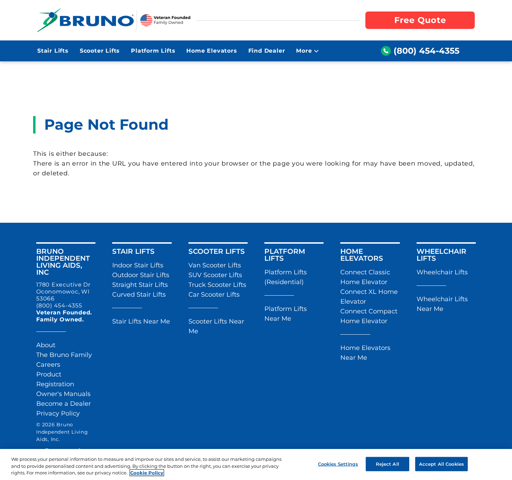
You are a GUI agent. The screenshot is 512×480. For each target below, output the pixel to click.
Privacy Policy (58, 413)
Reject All (387, 463)
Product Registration (55, 379)
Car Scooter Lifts (214, 294)
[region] (256, 464)
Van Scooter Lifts (214, 265)
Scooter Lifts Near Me (216, 326)
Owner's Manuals (63, 394)
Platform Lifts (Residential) (285, 277)
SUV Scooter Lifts (215, 275)
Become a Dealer (63, 403)
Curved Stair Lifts (139, 294)
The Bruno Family (64, 355)
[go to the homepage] (85, 20)
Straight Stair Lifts (140, 285)
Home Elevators (211, 50)
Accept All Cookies (441, 463)
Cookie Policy (146, 472)
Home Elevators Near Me (365, 352)
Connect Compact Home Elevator (368, 316)
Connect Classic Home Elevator (365, 277)
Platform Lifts (153, 50)
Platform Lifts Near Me (285, 313)
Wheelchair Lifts (442, 272)
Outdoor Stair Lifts (140, 275)
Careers (48, 364)
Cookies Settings (338, 463)
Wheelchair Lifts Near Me (442, 304)
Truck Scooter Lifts (217, 285)
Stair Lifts (53, 50)
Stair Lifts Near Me (141, 321)
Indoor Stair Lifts (137, 265)
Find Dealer (266, 50)
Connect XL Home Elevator (369, 296)
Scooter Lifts (100, 50)
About (45, 345)
